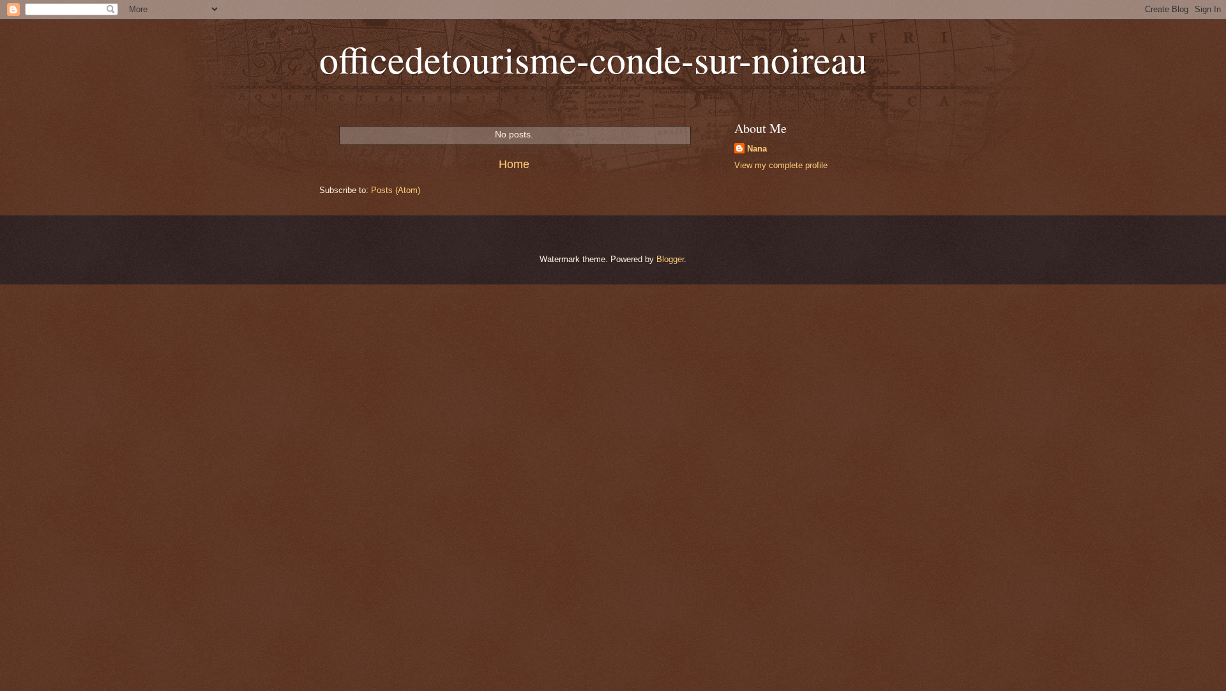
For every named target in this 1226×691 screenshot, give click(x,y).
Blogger (670, 259)
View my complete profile (781, 165)
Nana (757, 148)
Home (514, 164)
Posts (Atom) (395, 190)
